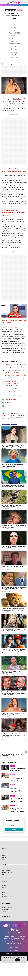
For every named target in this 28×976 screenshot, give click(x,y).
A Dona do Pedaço (13, 7)
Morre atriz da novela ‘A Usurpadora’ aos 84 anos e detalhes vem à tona (13, 383)
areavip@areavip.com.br (14, 949)
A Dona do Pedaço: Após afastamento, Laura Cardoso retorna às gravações (13, 212)
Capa (2, 7)
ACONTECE (4, 881)
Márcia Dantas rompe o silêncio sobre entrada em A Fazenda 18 (17, 778)
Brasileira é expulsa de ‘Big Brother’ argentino (17, 769)
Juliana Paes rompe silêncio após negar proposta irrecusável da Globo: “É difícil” (15, 390)
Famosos (19, 10)
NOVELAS (3, 864)
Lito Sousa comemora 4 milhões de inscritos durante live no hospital (17, 800)
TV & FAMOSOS (4, 844)
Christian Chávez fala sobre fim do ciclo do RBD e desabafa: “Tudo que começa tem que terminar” (15, 377)
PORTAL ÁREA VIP (5, 903)
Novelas (6, 7)
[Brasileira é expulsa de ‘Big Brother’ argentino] (5, 767)
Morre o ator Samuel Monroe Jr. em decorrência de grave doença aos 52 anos (16, 789)
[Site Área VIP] (14, 2)
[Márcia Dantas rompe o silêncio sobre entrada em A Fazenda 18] (5, 775)
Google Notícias (10, 406)
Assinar (14, 829)
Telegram (8, 402)
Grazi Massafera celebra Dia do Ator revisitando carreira (14, 371)
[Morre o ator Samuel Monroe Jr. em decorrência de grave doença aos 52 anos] (5, 785)
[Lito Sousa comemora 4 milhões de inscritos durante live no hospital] (5, 797)
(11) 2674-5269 (14, 950)
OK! (17, 960)
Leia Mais (11, 960)
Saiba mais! (13, 418)
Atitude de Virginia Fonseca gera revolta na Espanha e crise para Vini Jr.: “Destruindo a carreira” (15, 366)
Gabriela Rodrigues (9, 64)
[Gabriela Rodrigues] (3, 64)
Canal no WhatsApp (11, 399)
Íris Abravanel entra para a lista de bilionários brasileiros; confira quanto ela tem (17, 811)
